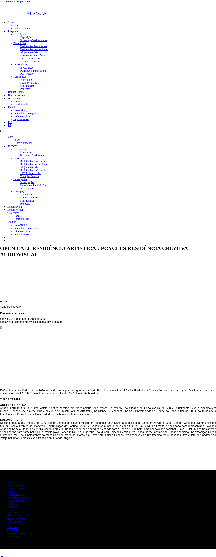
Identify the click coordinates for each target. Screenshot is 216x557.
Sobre (10, 482)
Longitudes (13, 512)
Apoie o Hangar (15, 494)
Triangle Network (16, 518)
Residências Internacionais (21, 533)
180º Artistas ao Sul (17, 515)
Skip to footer (24, 1)
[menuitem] (10, 122)
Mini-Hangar (14, 536)
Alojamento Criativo (18, 497)
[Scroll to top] (2, 555)
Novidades (12, 527)
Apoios (11, 491)
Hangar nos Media (16, 500)
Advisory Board (15, 485)
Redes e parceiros (16, 488)
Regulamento (14, 521)
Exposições (13, 530)
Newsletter (12, 506)
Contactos (12, 503)
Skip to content (8, 1)
